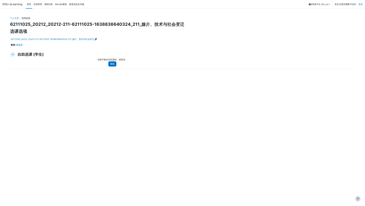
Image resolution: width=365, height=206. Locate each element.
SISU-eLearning (12, 4)
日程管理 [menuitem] (37, 4)
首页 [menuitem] (29, 4)
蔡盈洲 (19, 44)
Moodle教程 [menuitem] (61, 4)
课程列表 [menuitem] (48, 4)
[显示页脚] (357, 198)
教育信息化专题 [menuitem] (76, 4)
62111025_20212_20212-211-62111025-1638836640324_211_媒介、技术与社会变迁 (52, 39)
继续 (112, 64)
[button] (319, 4)
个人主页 (14, 18)
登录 (360, 4)
